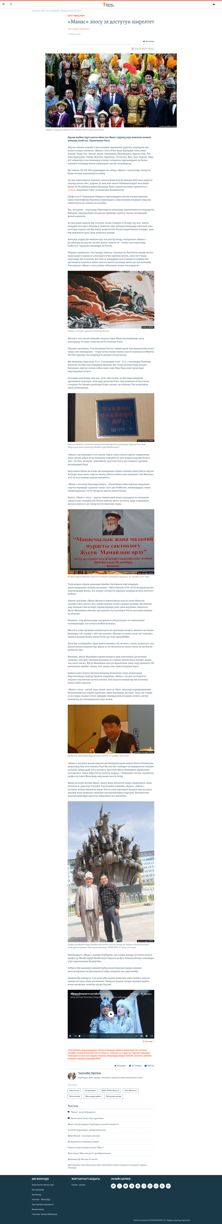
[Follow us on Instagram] (149, 1186)
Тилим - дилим (78, 1185)
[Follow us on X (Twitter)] (119, 1186)
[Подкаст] (168, 1186)
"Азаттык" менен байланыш (44, 1214)
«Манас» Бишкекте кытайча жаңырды (90, 994)
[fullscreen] (151, 1036)
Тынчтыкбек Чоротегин (79, 29)
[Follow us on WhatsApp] (156, 1186)
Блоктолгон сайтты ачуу (43, 1185)
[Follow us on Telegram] (131, 1186)
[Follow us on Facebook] (113, 1186)
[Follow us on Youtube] (125, 1186)
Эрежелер (36, 1195)
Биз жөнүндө (38, 1190)
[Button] (148, 41)
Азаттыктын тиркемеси (43, 1205)
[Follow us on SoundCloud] (143, 1186)
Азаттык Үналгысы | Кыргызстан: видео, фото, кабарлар (101, 997)
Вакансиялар (38, 1209)
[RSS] (162, 1186)
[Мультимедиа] (214, 4)
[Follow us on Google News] (137, 1186)
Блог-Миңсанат (76, 16)
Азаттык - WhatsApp (41, 1200)
